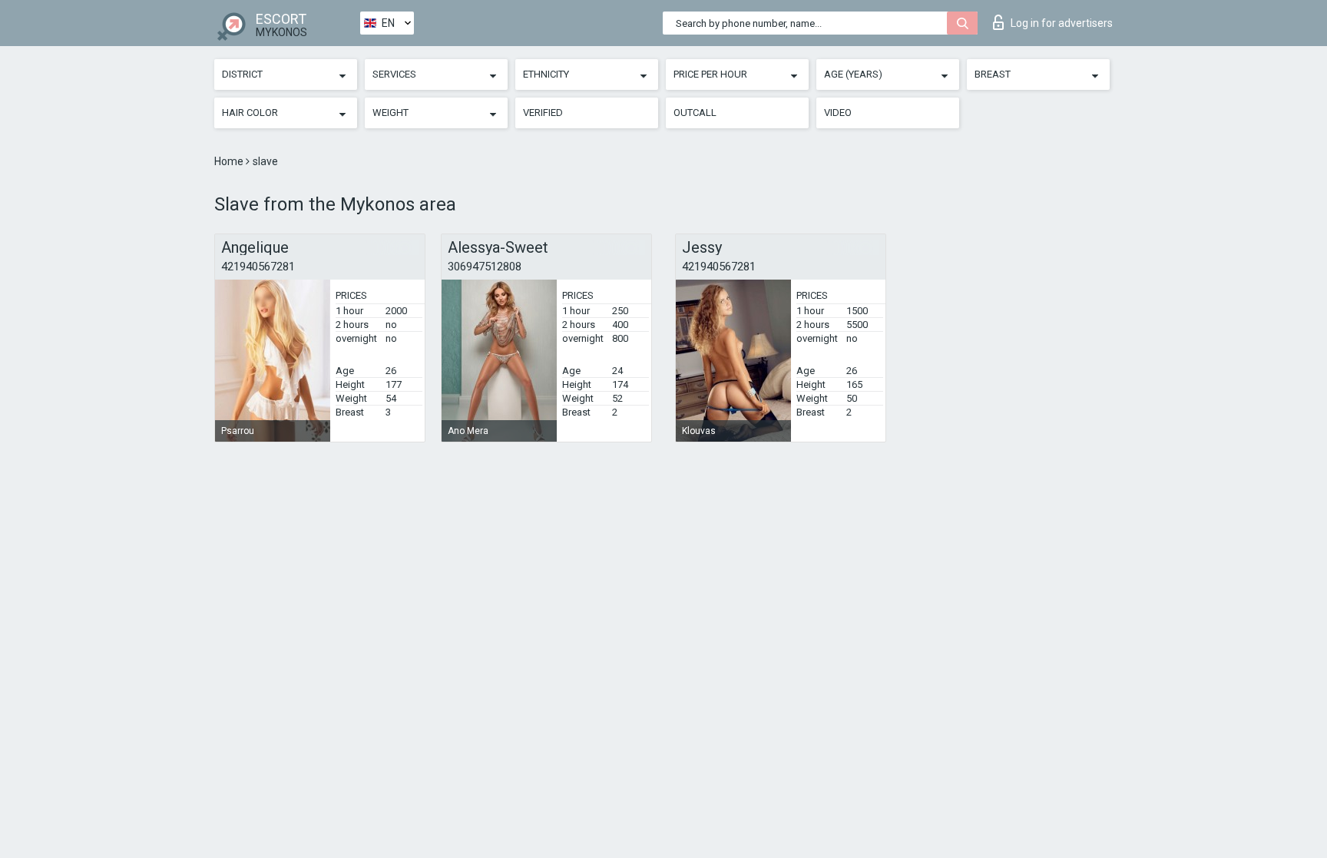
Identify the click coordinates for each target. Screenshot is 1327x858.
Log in (1062, 23)
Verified (543, 112)
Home (230, 161)
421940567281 (258, 266)
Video (838, 112)
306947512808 (484, 266)
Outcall (694, 112)
